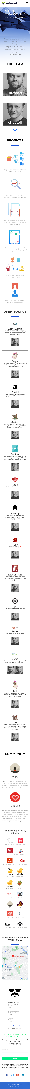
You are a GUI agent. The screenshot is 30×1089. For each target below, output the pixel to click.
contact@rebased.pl (14, 1026)
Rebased (11, 3)
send (15, 1059)
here (19, 55)
